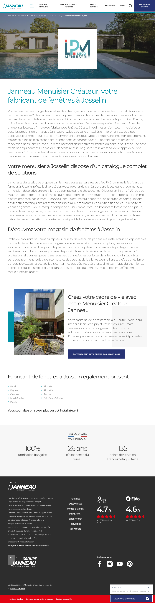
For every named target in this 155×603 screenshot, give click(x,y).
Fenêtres (75, 499)
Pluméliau (49, 390)
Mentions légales (15, 599)
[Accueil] (13, 6)
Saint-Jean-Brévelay (53, 398)
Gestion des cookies (64, 599)
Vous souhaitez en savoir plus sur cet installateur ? (43, 410)
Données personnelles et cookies (39, 599)
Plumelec (48, 386)
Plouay (13, 402)
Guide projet (75, 519)
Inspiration (75, 514)
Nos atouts (75, 529)
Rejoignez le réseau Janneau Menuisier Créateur (28, 545)
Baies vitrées (75, 504)
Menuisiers (75, 524)
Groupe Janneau (17, 588)
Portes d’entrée (75, 509)
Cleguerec (15, 394)
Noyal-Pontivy (17, 398)
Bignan (14, 390)
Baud (13, 386)
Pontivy (47, 394)
